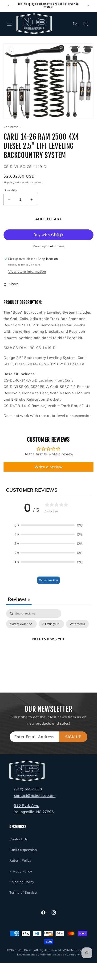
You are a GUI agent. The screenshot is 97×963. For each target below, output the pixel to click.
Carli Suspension (23, 850)
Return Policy (20, 860)
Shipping (9, 182)
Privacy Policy (20, 871)
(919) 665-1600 (28, 789)
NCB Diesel (24, 950)
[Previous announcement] (9, 5)
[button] (9, 24)
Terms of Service (23, 892)
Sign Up (73, 737)
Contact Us (18, 839)
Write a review (48, 467)
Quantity (10, 190)
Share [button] (14, 284)
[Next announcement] (88, 5)
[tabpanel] (48, 649)
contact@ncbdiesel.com (35, 795)
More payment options (48, 246)
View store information (27, 271)
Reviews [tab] (19, 599)
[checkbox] (77, 624)
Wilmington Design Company (60, 954)
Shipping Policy (21, 882)
